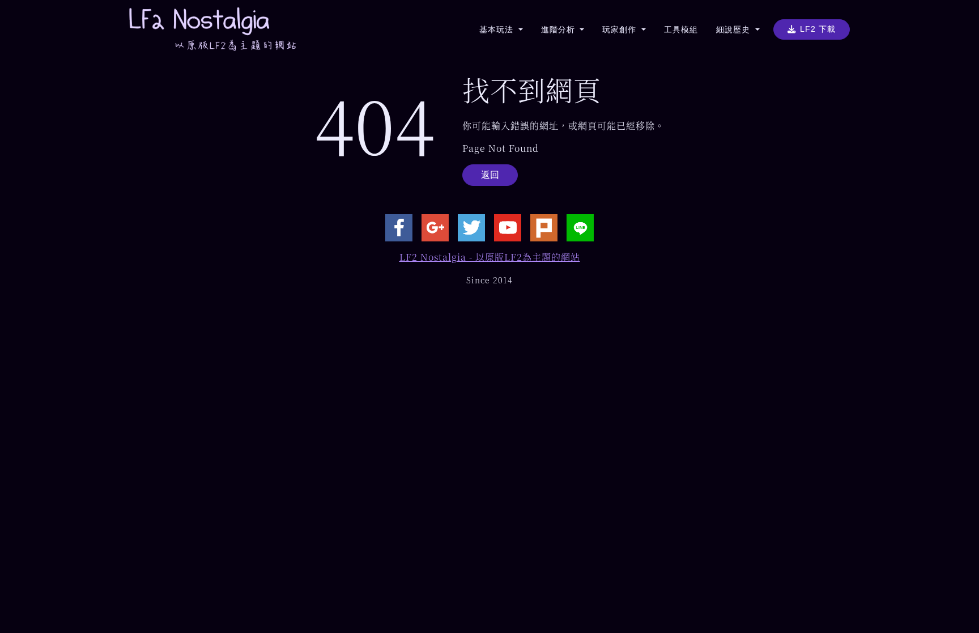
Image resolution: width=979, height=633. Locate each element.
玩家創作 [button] (620, 29)
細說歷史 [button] (734, 29)
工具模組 (681, 29)
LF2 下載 (818, 28)
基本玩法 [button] (497, 29)
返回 (490, 175)
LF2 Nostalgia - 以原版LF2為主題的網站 (489, 257)
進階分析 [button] (559, 29)
